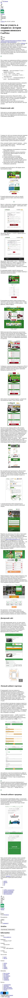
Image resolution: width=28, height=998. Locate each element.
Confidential (6, 979)
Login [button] (2, 9)
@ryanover (6, 914)
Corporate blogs (7, 984)
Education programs (8, 988)
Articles (5, 963)
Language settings (5, 995)
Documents (6, 977)
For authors (6, 974)
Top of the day (4, 929)
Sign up (5, 958)
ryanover (3, 21)
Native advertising (7, 987)
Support (11, 995)
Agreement (5, 978)
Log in (4, 957)
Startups (5, 989)
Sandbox (5, 968)
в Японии (23, 43)
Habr (8, 996)
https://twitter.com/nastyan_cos (13, 539)
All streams (5, 1)
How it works (6, 973)
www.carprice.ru (7, 937)
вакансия (8, 876)
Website (2, 909)
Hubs (4, 965)
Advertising (6, 986)
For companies (6, 976)
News (4, 964)
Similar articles (11, 929)
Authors (5, 967)
